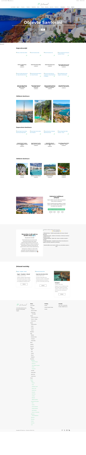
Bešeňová (33, 363)
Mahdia (32, 328)
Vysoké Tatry (33, 376)
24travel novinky (82, 0)
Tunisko (28, 7)
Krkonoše (33, 392)
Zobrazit (22, 69)
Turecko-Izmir (33, 321)
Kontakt (45, 309)
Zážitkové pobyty (35, 399)
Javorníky (32, 370)
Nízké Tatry (33, 374)
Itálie (38, 7)
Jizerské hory (34, 390)
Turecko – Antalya (34, 319)
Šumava (33, 382)
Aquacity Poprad (35, 361)
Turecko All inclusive (34, 317)
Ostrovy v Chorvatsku (35, 412)
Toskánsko (33, 338)
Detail (43, 29)
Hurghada (32, 308)
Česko (32, 381)
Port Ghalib (34, 314)
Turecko (22, 7)
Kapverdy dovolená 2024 (42, 274)
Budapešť (57, 282)
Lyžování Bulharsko (35, 415)
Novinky (45, 305)
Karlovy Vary (34, 388)
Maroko (32, 421)
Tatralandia (34, 368)
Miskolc (32, 353)
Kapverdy (51, 7)
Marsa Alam (33, 312)
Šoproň (32, 355)
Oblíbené (77, 0)
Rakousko (32, 417)
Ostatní (72, 7)
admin (19, 275)
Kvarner (33, 404)
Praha (33, 384)
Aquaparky (33, 360)
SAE (32, 424)
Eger (32, 349)
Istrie (33, 402)
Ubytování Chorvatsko (35, 401)
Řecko (42, 7)
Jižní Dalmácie (34, 410)
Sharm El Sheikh (34, 310)
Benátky (32, 335)
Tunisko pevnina (33, 324)
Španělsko (34, 7)
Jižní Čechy (33, 394)
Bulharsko (32, 414)
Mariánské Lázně (35, 386)
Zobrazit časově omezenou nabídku (56, 209)
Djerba (32, 326)
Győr (32, 351)
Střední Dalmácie (35, 408)
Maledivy (47, 7)
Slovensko (63, 7)
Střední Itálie (33, 340)
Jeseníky (33, 395)
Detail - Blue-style (21, 122)
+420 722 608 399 (4, 0)
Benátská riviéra (34, 336)
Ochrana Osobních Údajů (48, 307)
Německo (32, 419)
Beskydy (33, 397)
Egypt (18, 7)
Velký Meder (33, 372)
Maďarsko (56, 7)
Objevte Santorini (43, 22)
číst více (24, 284)
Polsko (68, 7)
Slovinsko (32, 423)
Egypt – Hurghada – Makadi (23, 274)
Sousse (32, 329)
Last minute (13, 7)
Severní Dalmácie (35, 406)
